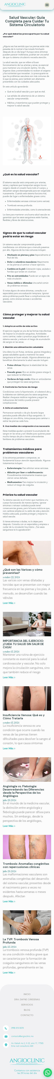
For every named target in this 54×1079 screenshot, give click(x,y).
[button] (47, 5)
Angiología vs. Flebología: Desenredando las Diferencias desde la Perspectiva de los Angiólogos (23, 791)
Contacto (27, 1015)
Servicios (27, 1004)
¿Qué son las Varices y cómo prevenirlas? (22, 571)
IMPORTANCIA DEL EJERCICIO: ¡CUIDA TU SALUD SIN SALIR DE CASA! (23, 644)
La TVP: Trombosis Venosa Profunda (21, 940)
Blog (27, 1009)
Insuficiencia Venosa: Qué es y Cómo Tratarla (24, 716)
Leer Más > (9, 603)
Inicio (27, 994)
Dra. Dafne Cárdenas (27, 999)
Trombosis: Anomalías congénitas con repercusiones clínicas (26, 865)
